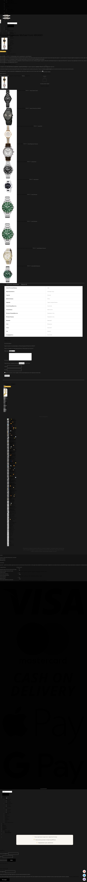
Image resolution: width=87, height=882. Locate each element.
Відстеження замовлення (11, 3)
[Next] (0, 22)
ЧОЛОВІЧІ (9, 802)
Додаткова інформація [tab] (12, 284)
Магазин (7, 29)
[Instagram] (84, 871)
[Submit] (10, 25)
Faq (3, 823)
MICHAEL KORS (10, 30)
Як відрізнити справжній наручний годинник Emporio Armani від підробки (33, 580)
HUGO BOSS (7, 816)
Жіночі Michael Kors (12, 32)
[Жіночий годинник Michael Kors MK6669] (4, 38)
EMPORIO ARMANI (8, 803)
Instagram (4, 828)
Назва (5, 366)
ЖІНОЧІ (8, 800)
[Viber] (84, 879)
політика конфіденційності (74, 876)
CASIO (6, 807)
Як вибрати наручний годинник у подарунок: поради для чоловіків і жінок (33, 571)
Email (5, 369)
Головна (7, 27)
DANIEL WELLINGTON (9, 822)
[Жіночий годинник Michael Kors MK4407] (4, 44)
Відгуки (4, 825)
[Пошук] (5, 21)
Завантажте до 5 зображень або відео (11, 363)
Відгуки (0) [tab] (24, 284)
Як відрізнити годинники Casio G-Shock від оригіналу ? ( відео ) (30, 575)
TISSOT (6, 820)
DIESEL (6, 815)
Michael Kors (5, 32)
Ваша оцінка (6, 350)
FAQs (6, 5)
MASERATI (7, 819)
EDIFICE (8, 810)
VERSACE (6, 818)
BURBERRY (7, 813)
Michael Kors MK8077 (5, 406)
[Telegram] (84, 875)
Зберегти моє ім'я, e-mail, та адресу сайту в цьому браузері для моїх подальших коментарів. (22, 372)
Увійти (11, 860)
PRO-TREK (9, 812)
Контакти (7, 6)
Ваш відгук (6, 360)
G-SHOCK (9, 809)
